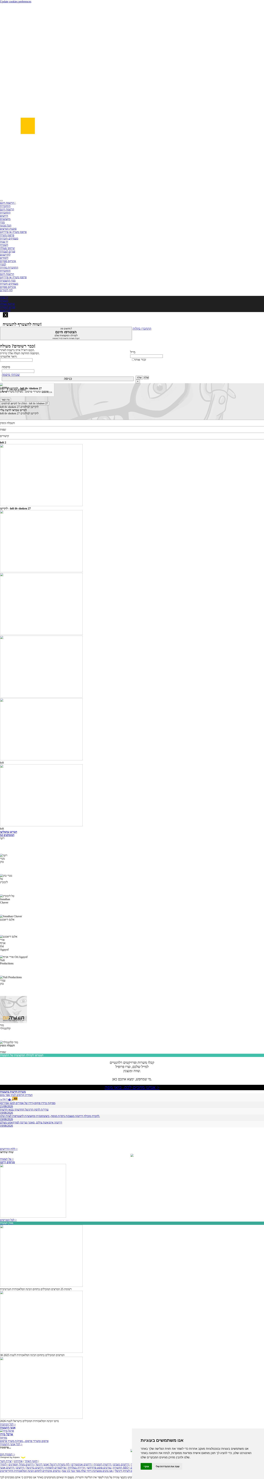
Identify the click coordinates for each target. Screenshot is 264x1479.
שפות (3, 429)
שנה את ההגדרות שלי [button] (167, 1466)
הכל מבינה (5, 225)
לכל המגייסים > (8, 1219)
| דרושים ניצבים (121, 1464)
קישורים (4, 436)
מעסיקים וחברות (9, 238)
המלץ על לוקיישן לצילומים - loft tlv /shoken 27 (24, 403)
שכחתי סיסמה (11, 374)
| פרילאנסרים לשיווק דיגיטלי (130, 1470)
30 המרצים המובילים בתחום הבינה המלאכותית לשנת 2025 (32, 1355)
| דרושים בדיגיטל (35, 1467)
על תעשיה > (7, 1158)
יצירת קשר (6, 1461)
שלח (139, 377)
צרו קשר (5, 399)
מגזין (2, 222)
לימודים (4, 257)
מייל (132, 352)
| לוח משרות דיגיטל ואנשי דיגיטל (53, 1464)
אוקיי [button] (146, 1466)
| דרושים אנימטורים (82, 1464)
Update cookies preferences (15, 1)
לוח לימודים (6, 290)
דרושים (4, 215)
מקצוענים (5, 219)
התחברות (5, 206)
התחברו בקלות (142, 328)
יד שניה (4, 241)
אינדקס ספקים (8, 261)
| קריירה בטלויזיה (77, 1467)
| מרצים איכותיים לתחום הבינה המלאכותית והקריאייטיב (30, 1470)
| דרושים (21, 1467)
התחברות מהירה (9, 267)
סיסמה (6, 367)
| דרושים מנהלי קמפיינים (21, 1464)
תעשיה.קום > (7, 1454)
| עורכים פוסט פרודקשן (99, 1467)
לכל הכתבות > (8, 1424)
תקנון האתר (31, 1461)
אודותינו (18, 1461)
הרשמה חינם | (8, 202)
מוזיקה (3, 1437)
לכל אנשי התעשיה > (11, 1444)
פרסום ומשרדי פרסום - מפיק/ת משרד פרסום (24, 1441)
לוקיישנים (5, 254)
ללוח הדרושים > (9, 1148)
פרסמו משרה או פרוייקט (13, 231)
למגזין (3, 264)
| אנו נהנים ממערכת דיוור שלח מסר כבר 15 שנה (88, 1470)
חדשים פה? (66, 333)
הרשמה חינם (7, 209)
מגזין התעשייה (7, 280)
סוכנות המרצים (8, 228)
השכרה (4, 244)
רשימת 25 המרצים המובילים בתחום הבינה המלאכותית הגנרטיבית (36, 1289)
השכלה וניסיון (7, 423)
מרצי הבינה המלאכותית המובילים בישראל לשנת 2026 (29, 1421)
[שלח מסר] (132, 1155)
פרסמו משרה (7, 235)
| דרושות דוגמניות (103, 1464)
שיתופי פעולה (7, 248)
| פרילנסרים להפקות (56, 1467)
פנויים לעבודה (7, 251)
